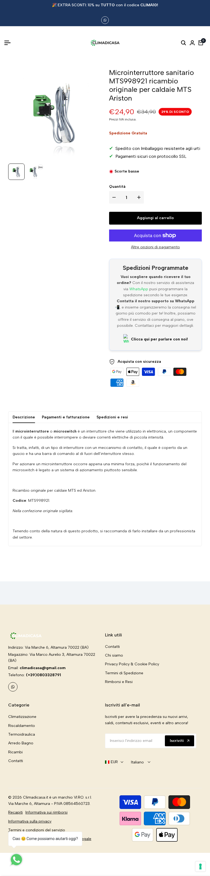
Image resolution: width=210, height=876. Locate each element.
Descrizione (24, 417)
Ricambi (15, 752)
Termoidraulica (21, 734)
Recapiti (15, 812)
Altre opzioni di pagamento (155, 247)
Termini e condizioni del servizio (36, 830)
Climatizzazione (22, 716)
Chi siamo (114, 655)
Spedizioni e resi (112, 417)
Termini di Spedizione (124, 673)
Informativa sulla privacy (29, 821)
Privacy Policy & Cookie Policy (132, 664)
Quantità (117, 186)
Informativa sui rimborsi (46, 812)
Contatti (112, 646)
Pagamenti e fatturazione (66, 417)
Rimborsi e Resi (119, 681)
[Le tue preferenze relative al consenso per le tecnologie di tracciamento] (200, 866)
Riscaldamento (21, 725)
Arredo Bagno (20, 743)
